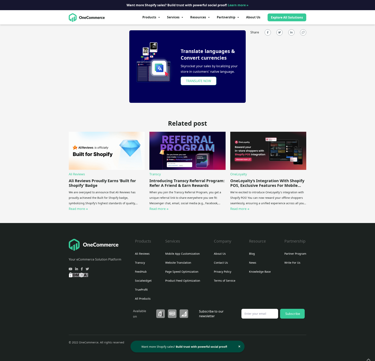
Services (173, 17)
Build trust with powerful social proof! (201, 346)
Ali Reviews (77, 174)
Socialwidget (143, 280)
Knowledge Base (260, 271)
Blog (252, 253)
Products (149, 17)
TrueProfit (141, 289)
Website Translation (178, 262)
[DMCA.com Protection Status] (78, 274)
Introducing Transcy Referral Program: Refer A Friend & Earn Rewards (187, 183)
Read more (77, 209)
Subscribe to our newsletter (211, 313)
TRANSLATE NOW (198, 81)
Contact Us (221, 262)
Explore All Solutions (287, 17)
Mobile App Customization (182, 253)
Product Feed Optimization (182, 280)
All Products (143, 298)
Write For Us (292, 262)
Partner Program (295, 253)
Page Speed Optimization (181, 271)
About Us (253, 17)
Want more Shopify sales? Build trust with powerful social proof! (187, 5)
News (252, 262)
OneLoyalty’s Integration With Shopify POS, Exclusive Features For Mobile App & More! (267, 183)
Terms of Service (224, 280)
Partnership (226, 17)
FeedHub (141, 271)
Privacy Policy (222, 271)
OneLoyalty (238, 174)
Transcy (155, 174)
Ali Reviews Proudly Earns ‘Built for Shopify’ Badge (102, 183)
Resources (198, 17)
